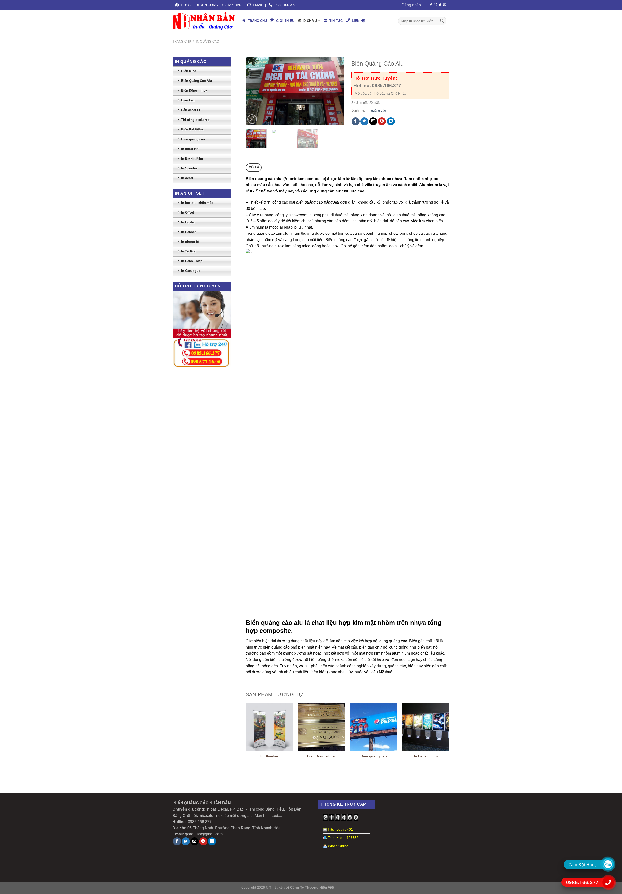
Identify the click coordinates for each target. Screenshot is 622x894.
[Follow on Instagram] (435, 5)
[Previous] (253, 91)
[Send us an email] (444, 5)
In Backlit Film (426, 756)
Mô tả (254, 167)
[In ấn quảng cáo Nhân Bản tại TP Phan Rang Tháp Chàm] (204, 21)
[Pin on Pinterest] (382, 121)
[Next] (335, 91)
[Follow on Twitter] (440, 5)
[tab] (254, 167)
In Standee (269, 756)
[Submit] (442, 21)
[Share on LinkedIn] (391, 121)
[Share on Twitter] (364, 121)
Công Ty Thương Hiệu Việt (312, 887)
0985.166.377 (285, 5)
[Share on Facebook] (356, 121)
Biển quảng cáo (374, 756)
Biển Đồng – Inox (321, 756)
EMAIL (257, 5)
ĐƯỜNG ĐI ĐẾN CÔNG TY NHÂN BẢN (211, 5)
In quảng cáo (207, 41)
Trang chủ (182, 41)
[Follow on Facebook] (430, 5)
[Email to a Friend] (373, 121)
